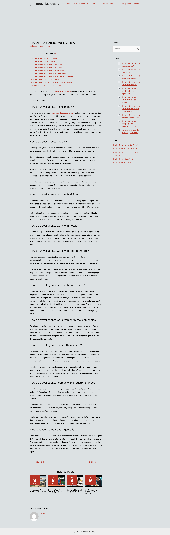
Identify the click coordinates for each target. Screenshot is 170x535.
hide (56, 53)
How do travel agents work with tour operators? (49, 70)
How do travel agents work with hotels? (46, 67)
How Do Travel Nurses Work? (123, 163)
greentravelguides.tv (44, 4)
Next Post (93, 462)
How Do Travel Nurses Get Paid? (124, 149)
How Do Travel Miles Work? (122, 159)
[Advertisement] (85, 20)
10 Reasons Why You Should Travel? (38, 491)
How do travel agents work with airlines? (47, 64)
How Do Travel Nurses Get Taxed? (125, 145)
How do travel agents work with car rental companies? (52, 76)
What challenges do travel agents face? (46, 86)
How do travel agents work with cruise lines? (48, 73)
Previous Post (40, 462)
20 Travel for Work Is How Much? (74, 491)
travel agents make (63, 91)
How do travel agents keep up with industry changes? (52, 83)
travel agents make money (62, 113)
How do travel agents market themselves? (47, 79)
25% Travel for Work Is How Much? (91, 492)
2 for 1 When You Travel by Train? (55, 491)
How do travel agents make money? (45, 58)
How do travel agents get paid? (43, 61)
